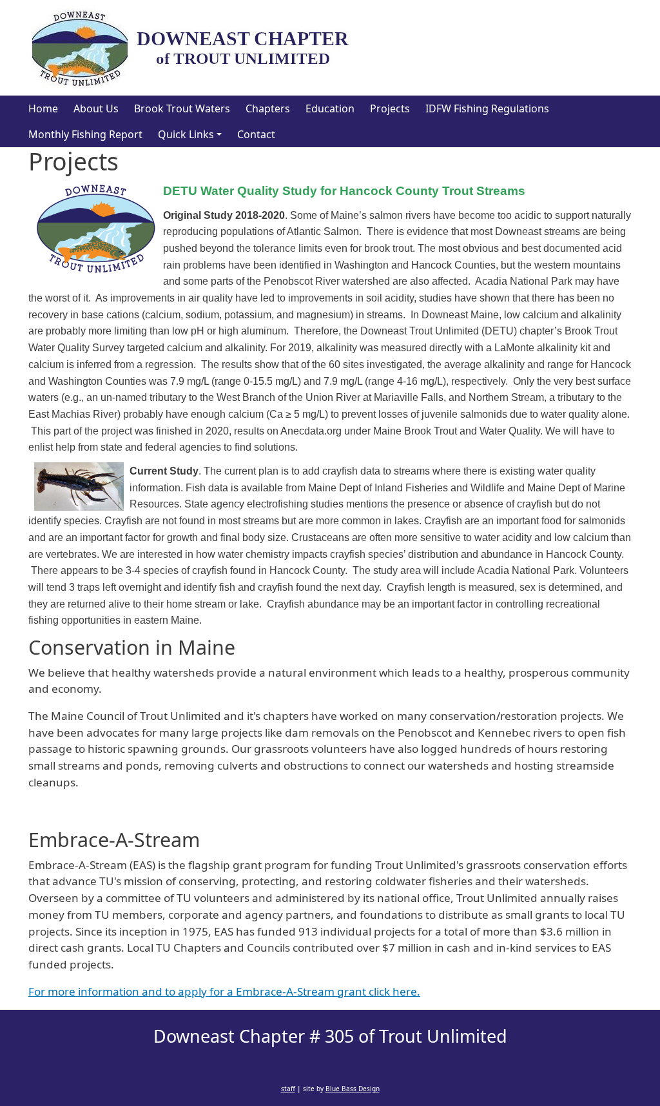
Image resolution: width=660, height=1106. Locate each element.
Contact (256, 134)
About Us (96, 108)
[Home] (195, 48)
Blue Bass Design (352, 1088)
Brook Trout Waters (182, 108)
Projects (390, 108)
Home (43, 108)
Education (330, 108)
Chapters (268, 108)
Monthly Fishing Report (85, 134)
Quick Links (186, 134)
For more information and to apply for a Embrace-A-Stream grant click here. (224, 991)
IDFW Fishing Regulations (487, 108)
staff (288, 1088)
